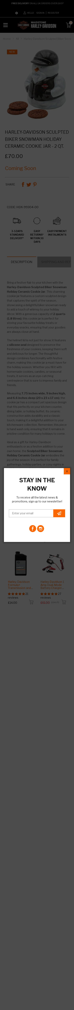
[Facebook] (32, 528)
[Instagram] (40, 528)
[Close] (67, 471)
